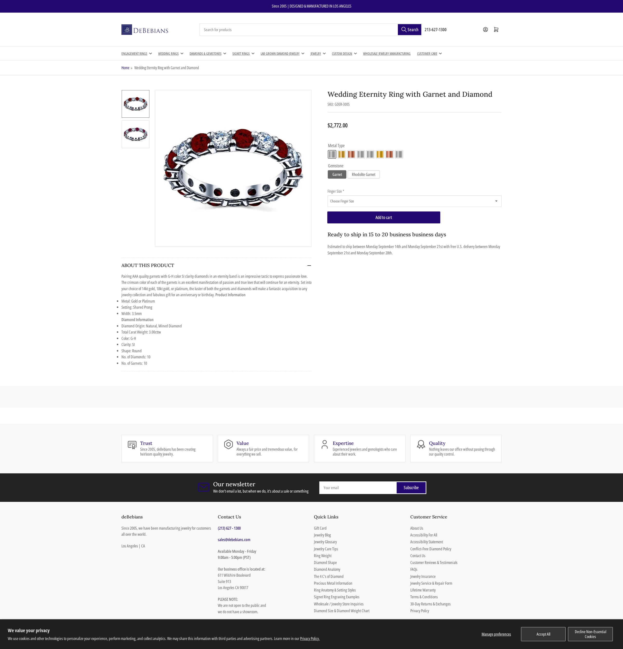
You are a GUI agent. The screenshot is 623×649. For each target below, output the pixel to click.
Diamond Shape (325, 562)
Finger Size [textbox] (336, 191)
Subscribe (411, 487)
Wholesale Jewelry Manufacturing (387, 53)
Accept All (543, 634)
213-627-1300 (436, 29)
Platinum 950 (399, 154)
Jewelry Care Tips (326, 549)
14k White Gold (332, 154)
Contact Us (417, 555)
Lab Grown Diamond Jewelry (280, 53)
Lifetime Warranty (423, 590)
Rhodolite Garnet (363, 174)
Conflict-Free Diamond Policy (430, 549)
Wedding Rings (168, 53)
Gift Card (320, 528)
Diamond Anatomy (327, 569)
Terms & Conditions (424, 597)
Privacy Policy (419, 610)
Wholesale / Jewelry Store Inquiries (339, 604)
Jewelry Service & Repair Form (431, 583)
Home (125, 67)
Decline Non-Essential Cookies (590, 634)
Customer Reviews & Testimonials (434, 562)
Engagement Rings (134, 53)
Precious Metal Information (333, 583)
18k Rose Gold (389, 154)
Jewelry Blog (322, 535)
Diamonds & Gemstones (205, 53)
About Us (416, 528)
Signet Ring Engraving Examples (336, 597)
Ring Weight (322, 555)
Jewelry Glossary (325, 541)
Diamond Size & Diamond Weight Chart (341, 610)
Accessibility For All (423, 535)
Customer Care (427, 53)
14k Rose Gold (351, 154)
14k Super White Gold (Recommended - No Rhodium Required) (361, 154)
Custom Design (342, 53)
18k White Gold (370, 154)
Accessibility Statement (426, 541)
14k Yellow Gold (342, 154)
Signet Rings (241, 53)
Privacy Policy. (310, 638)
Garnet (337, 174)
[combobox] (311, 29)
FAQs (413, 569)
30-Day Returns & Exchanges (430, 604)
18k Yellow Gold (380, 154)
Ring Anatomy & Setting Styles (335, 590)
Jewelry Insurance (423, 576)
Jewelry (316, 53)
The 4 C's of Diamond (329, 576)
